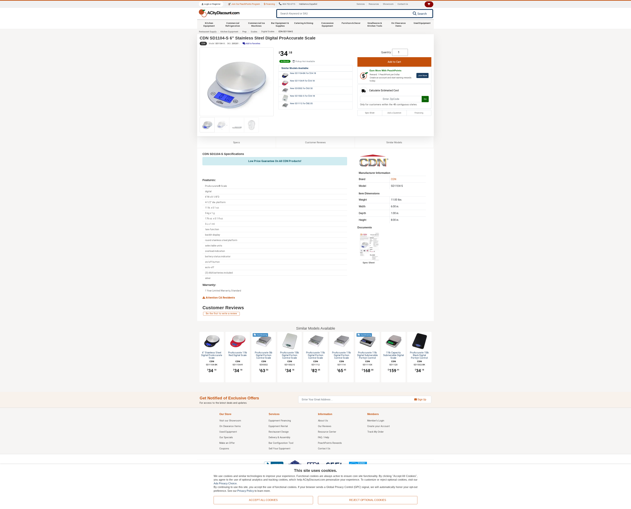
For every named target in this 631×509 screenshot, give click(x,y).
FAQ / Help (323, 437)
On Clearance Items (398, 24)
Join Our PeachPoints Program (245, 4)
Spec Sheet (369, 113)
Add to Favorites (252, 43)
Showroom (388, 4)
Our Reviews (324, 426)
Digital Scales (267, 31)
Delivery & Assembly (279, 437)
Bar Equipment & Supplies (280, 24)
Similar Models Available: (295, 68)
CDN (203, 43)
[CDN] (373, 160)
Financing (270, 4)
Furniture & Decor (351, 23)
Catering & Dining (303, 23)
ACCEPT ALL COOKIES (263, 500)
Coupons (224, 448)
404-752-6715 (288, 4)
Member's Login (375, 420)
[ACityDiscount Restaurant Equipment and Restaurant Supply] (219, 13)
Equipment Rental (278, 426)
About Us (323, 420)
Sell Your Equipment (279, 448)
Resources (374, 4)
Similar (394, 142)
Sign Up (421, 399)
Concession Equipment (327, 24)
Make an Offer (227, 443)
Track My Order (375, 431)
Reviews (315, 142)
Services (361, 4)
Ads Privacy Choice (225, 483)
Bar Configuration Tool (281, 443)
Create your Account (378, 426)
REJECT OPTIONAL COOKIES (367, 500)
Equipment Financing (280, 420)
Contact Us (402, 4)
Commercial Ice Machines (256, 24)
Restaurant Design (279, 431)
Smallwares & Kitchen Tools (374, 24)
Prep (244, 31)
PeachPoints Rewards (330, 443)
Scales (254, 31)
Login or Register (212, 4)
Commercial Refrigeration (232, 24)
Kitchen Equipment (209, 24)
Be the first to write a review (221, 313)
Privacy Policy (245, 490)
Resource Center (327, 431)
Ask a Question (394, 113)
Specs (236, 142)
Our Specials (226, 437)
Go (425, 99)
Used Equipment (422, 23)
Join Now (422, 75)
